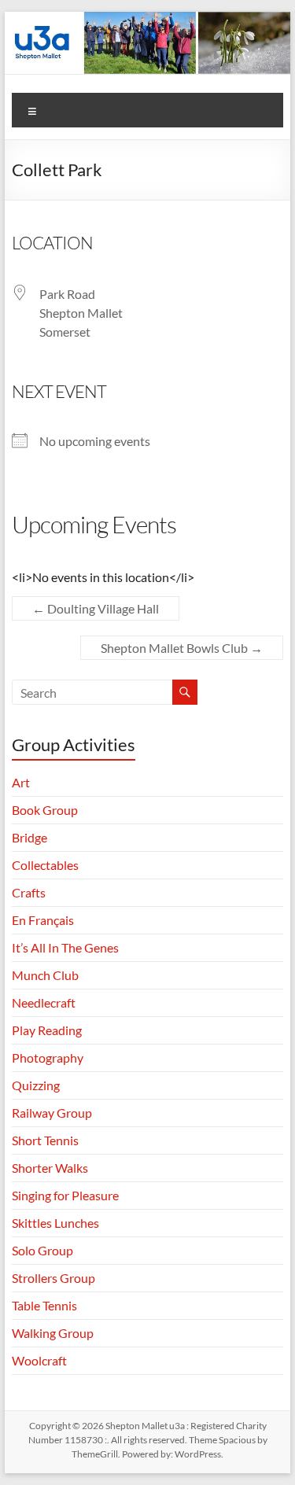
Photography (47, 1057)
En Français (43, 919)
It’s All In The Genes (65, 947)
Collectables (45, 864)
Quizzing (36, 1085)
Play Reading (47, 1030)
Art (21, 782)
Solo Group (42, 1250)
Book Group (45, 809)
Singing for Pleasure (65, 1195)
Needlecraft (44, 1002)
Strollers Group (53, 1277)
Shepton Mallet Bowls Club (182, 647)
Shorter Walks (50, 1167)
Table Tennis (44, 1305)
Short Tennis (45, 1140)
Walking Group (53, 1332)
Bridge (29, 837)
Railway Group (52, 1112)
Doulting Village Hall (95, 608)
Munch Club (45, 974)
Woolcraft (39, 1360)
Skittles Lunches (55, 1222)
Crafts (29, 892)
